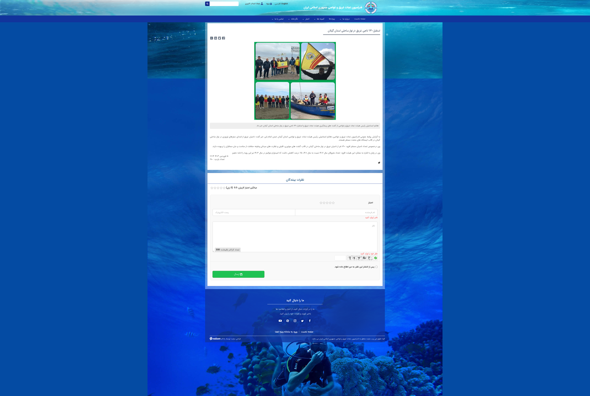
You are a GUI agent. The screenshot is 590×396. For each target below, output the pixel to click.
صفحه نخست (307, 331)
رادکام (223, 338)
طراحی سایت (236, 338)
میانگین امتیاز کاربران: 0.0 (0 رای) (241, 187)
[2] (324, 203)
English (284, 3)
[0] (211, 188)
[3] (327, 203)
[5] (333, 203)
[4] (330, 203)
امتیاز (370, 202)
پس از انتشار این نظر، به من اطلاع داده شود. (354, 267)
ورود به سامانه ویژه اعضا (286, 331)
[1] (321, 203)
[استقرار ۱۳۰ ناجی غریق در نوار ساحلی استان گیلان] (295, 80)
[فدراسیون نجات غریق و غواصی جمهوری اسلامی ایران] (340, 8)
